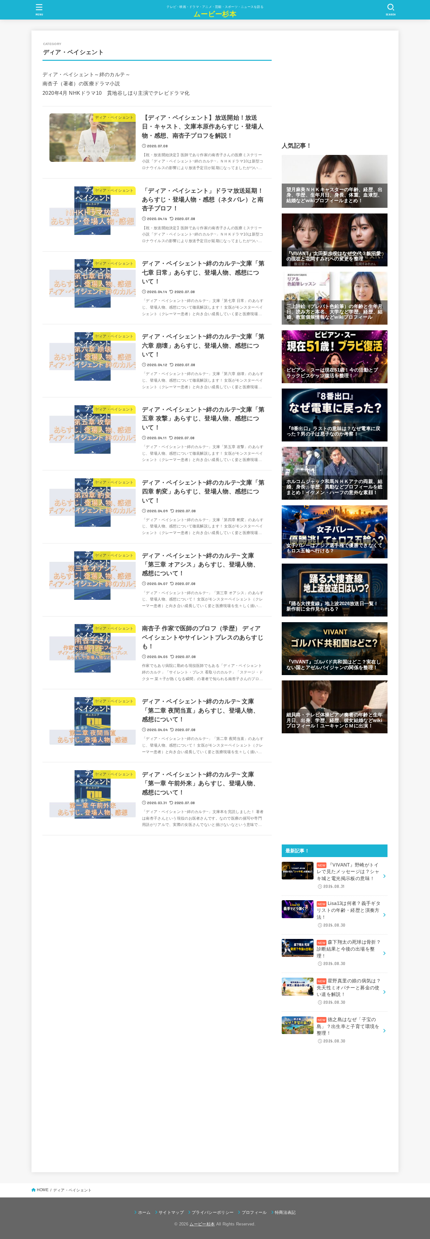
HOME (42, 1190)
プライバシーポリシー (213, 1212)
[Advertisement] (335, 86)
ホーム (144, 1212)
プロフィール (254, 1212)
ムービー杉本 (215, 14)
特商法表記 (285, 1212)
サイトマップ (171, 1212)
